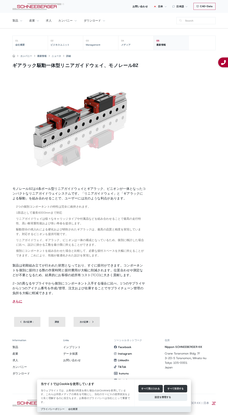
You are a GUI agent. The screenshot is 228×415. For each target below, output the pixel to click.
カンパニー (66, 20)
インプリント (72, 347)
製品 (15, 20)
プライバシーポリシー (52, 409)
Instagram (125, 354)
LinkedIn (123, 360)
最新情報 (161, 42)
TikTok (122, 367)
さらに (17, 301)
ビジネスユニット (60, 42)
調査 (57, 321)
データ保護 (70, 354)
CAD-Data (206, 6)
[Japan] (13, 56)
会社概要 (20, 42)
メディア (126, 42)
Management (93, 42)
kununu (124, 373)
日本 (160, 6)
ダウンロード (93, 20)
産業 (32, 20)
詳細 (68, 56)
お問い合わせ (140, 6)
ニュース (56, 56)
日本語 (180, 6)
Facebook (124, 347)
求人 (49, 20)
